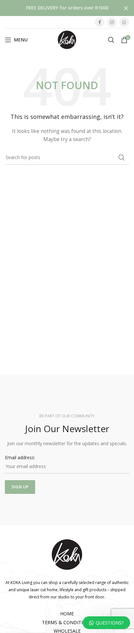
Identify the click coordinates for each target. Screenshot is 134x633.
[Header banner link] (57, 8)
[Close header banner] (126, 8)
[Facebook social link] (99, 22)
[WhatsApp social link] (124, 22)
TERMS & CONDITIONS (67, 622)
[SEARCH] (121, 157)
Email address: (20, 457)
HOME (67, 613)
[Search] (111, 39)
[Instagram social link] (112, 22)
